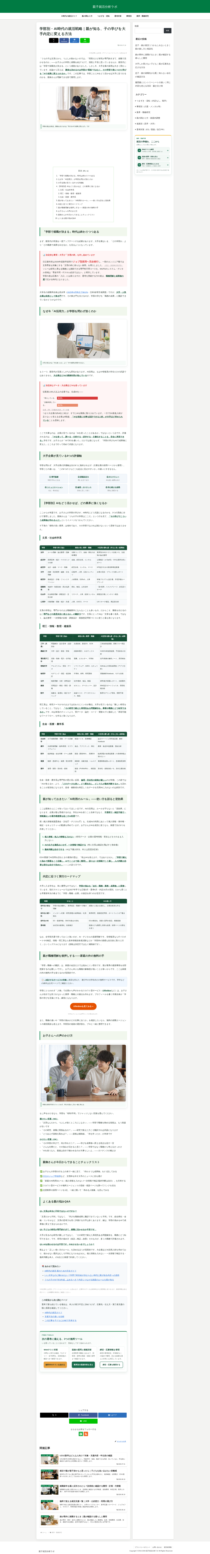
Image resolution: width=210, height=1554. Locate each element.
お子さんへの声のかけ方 (67, 211)
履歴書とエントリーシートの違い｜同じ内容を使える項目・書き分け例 (153, 84)
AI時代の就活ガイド (53, 1313)
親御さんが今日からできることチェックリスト (76, 215)
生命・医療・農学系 (68, 197)
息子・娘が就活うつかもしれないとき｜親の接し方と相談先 (153, 47)
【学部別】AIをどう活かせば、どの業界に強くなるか (79, 186)
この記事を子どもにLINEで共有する (61, 1320)
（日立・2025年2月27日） (113, 265)
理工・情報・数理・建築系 (70, 193)
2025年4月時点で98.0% (77, 292)
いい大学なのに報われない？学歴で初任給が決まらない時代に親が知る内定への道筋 (82, 1275)
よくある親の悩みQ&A (67, 218)
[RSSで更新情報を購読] (86, 1434)
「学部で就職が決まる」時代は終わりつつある (76, 176)
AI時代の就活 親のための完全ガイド (60, 1271)
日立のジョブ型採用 (52, 1176)
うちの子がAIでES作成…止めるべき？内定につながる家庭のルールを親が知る (79, 1280)
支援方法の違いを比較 (54, 1316)
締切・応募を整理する (111, 1365)
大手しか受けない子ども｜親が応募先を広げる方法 (153, 65)
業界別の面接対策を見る (83, 1365)
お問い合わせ (157, 1547)
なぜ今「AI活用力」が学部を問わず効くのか (75, 179)
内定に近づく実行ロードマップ (70, 204)
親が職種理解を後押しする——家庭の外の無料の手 (78, 208)
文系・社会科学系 (67, 190)
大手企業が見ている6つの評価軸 (71, 183)
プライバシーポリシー (142, 1547)
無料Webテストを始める (55, 1365)
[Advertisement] (83, 148)
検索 (137, 26)
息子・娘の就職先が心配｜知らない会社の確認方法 (153, 75)
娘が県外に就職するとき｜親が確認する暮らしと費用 (153, 56)
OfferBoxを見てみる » (83, 1006)
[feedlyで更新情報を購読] (81, 1434)
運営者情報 (168, 1547)
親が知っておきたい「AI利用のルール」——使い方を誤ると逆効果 (84, 200)
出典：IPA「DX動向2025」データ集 (56, 410)
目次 (80, 171)
